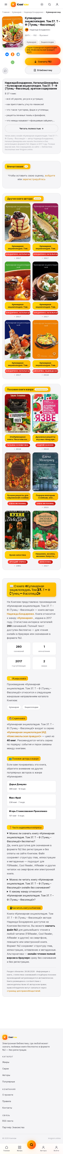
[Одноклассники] (12, 54)
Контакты (7, 1107)
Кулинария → (41, 389)
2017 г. (28, 35)
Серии (5, 1068)
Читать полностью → (31, 128)
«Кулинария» (25, 617)
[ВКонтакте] (7, 54)
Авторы (43, 1150)
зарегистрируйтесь (34, 179)
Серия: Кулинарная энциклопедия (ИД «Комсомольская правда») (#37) (42, 50)
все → (37, 198)
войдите (50, 175)
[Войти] (57, 4)
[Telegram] (18, 54)
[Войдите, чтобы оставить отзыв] (5, 71)
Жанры (19, 1150)
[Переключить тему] (41, 4)
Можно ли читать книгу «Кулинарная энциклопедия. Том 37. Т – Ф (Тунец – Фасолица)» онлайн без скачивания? (30, 883)
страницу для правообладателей (23, 991)
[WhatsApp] (12, 62)
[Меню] (5, 4)
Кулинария (16, 12)
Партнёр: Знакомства (13, 1127)
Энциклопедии (47, 42)
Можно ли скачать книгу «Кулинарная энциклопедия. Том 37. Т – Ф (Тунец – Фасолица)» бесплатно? (30, 837)
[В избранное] (26, 236)
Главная (6, 12)
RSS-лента (7, 1121)
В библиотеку (44, 70)
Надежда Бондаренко (34, 12)
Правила (6, 1101)
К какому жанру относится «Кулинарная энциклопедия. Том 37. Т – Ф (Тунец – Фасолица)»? (30, 895)
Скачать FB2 (45, 61)
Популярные (8, 1081)
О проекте (7, 1094)
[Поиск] (49, 4)
